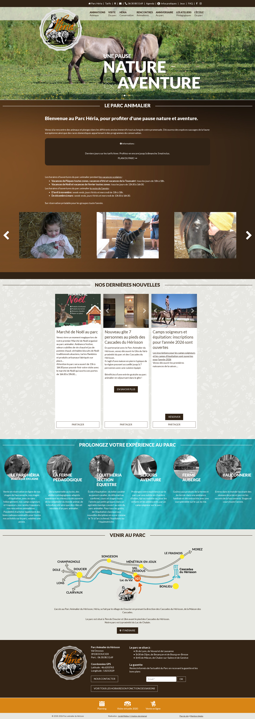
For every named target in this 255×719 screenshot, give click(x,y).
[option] (50, 243)
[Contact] (120, 3)
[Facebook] (196, 3)
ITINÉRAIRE (128, 630)
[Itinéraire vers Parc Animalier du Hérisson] (127, 575)
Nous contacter (104, 678)
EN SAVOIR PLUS (126, 389)
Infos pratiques (168, 3)
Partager (78, 424)
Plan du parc (126, 158)
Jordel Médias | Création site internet (132, 716)
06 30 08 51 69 (135, 3)
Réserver (174, 416)
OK (181, 679)
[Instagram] (201, 3)
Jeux (182, 3)
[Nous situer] (115, 3)
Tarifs (108, 3)
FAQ (190, 3)
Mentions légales (196, 716)
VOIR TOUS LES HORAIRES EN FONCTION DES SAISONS (124, 688)
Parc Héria (96, 3)
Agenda (150, 3)
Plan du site (184, 716)
